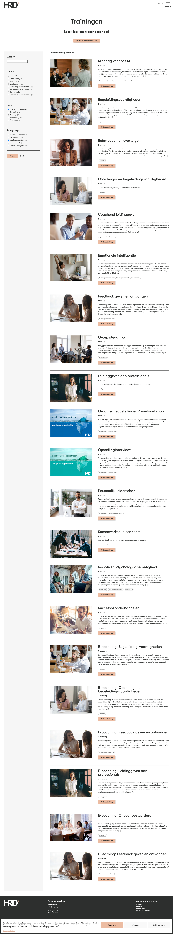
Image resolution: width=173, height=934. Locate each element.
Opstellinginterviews (114, 450)
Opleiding (15, 112)
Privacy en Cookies (9, 931)
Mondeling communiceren (21, 87)
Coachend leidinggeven (117, 214)
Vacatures (139, 906)
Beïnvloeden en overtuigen (119, 140)
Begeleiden (15, 76)
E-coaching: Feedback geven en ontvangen (133, 732)
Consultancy (16, 79)
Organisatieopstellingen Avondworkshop (131, 411)
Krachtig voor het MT (115, 61)
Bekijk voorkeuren (159, 925)
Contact (139, 904)
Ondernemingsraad (19, 145)
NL (159, 3)
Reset (22, 156)
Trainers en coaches (19, 135)
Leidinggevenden (18, 140)
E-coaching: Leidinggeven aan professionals (122, 773)
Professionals (16, 143)
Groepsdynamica (112, 337)
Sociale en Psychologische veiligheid (127, 567)
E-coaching (16, 117)
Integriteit (15, 81)
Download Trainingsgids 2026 (86, 40)
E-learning (15, 120)
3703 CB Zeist (53, 913)
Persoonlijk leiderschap (117, 491)
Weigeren (135, 925)
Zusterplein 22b (53, 911)
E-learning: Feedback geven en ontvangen (132, 854)
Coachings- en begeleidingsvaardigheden (132, 179)
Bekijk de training (107, 86)
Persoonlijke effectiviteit (21, 89)
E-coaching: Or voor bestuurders (124, 815)
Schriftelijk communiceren (21, 95)
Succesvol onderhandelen (118, 608)
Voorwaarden (141, 908)
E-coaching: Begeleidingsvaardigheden (130, 647)
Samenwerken (16, 92)
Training (14, 115)
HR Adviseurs (16, 137)
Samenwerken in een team (119, 532)
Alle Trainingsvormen (18, 109)
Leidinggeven (16, 84)
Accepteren (112, 925)
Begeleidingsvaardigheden (119, 99)
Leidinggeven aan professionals (123, 376)
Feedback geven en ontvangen (123, 296)
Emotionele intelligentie (117, 255)
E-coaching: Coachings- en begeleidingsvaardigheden (120, 689)
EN (161, 3)
